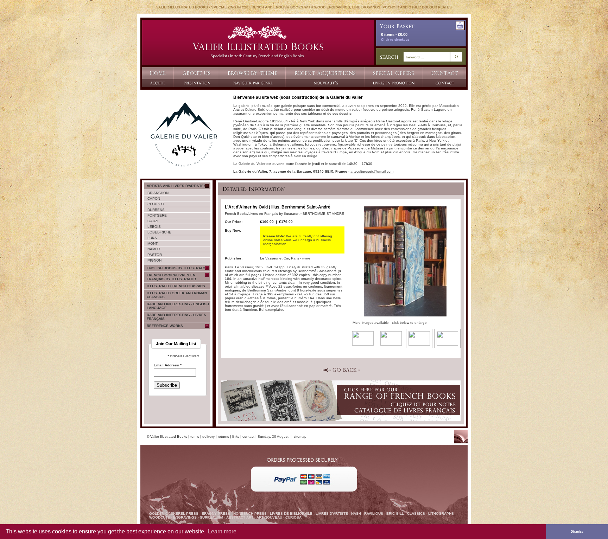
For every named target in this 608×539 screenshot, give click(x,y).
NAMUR (153, 249)
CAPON (153, 198)
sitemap (300, 436)
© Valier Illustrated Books (167, 436)
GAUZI (152, 221)
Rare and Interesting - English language (178, 306)
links (235, 436)
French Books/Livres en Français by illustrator (171, 277)
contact (248, 436)
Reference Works (165, 326)
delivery (208, 436)
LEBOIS (154, 227)
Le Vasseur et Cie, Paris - (285, 258)
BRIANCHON (158, 193)
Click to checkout (395, 39)
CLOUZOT (155, 204)
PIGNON (154, 260)
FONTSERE (157, 215)
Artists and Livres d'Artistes (176, 186)
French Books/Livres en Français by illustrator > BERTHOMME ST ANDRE (284, 214)
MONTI (153, 243)
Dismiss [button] (577, 531)
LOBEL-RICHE (159, 232)
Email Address (168, 365)
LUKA (152, 238)
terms (194, 436)
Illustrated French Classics (176, 286)
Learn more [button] (222, 531)
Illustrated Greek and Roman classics (177, 295)
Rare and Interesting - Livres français (176, 317)
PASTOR (154, 255)
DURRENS (156, 210)
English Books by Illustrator (177, 268)
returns (223, 436)
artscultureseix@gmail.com (371, 171)
